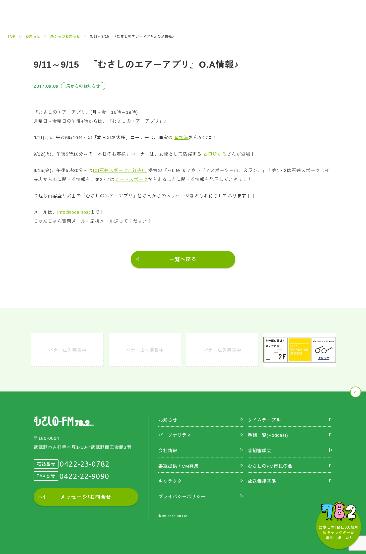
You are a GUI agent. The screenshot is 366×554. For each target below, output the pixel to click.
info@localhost (73, 212)
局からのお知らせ (65, 36)
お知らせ (32, 36)
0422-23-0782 (85, 464)
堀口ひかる (215, 154)
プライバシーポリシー (182, 496)
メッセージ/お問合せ (86, 497)
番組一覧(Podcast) (268, 435)
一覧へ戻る (183, 259)
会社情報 (167, 450)
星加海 (181, 137)
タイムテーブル (264, 420)
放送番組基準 (262, 481)
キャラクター (172, 481)
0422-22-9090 (84, 476)
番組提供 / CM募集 (178, 466)
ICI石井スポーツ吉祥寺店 (120, 170)
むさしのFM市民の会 (270, 466)
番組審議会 (259, 450)
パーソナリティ (174, 435)
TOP (11, 36)
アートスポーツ (131, 179)
